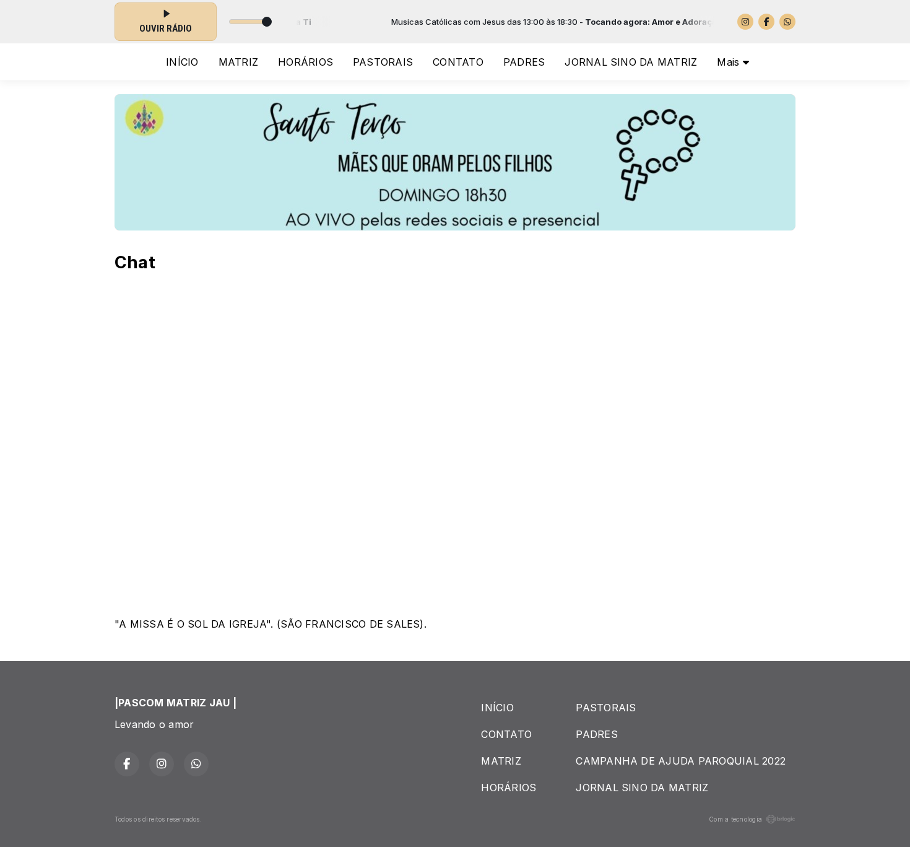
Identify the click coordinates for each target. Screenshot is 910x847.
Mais (729, 62)
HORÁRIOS (305, 62)
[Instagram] (745, 22)
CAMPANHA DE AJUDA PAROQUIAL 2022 (681, 761)
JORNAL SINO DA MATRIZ (631, 62)
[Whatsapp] (787, 22)
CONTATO (458, 62)
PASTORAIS (383, 62)
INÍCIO (182, 62)
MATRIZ (238, 62)
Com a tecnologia (735, 819)
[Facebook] (766, 22)
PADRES (524, 62)
